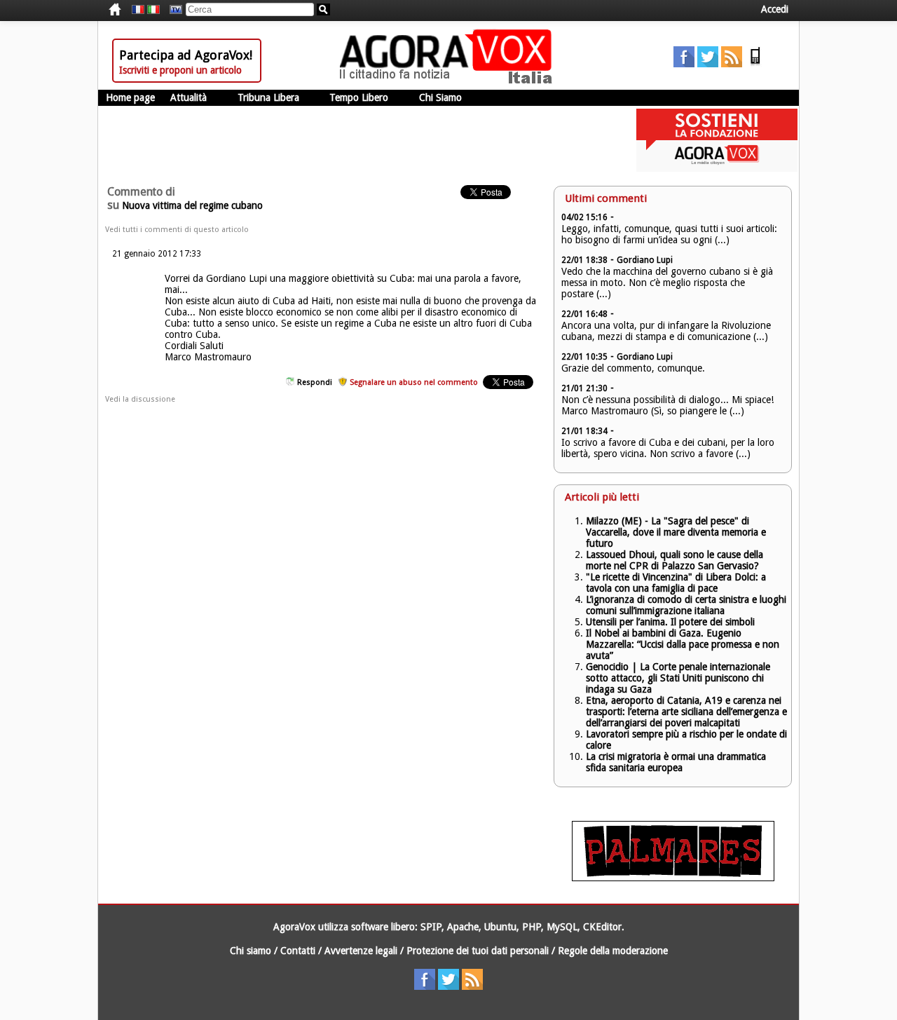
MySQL (562, 926)
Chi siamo (250, 950)
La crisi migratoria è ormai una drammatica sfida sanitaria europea (676, 762)
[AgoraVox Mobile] (755, 63)
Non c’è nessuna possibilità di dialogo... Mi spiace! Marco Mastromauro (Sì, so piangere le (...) (667, 405)
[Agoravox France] (138, 9)
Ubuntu (500, 926)
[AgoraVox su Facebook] (683, 63)
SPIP (430, 926)
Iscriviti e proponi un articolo (180, 70)
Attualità (188, 97)
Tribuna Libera (268, 97)
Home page (130, 97)
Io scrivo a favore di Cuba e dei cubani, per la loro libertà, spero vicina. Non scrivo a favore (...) (667, 448)
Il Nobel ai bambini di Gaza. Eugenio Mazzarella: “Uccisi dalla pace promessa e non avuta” (682, 644)
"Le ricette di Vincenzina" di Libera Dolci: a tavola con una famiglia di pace (676, 582)
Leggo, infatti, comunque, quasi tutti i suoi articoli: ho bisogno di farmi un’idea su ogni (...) (669, 234)
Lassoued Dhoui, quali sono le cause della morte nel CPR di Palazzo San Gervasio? (674, 560)
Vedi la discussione (140, 399)
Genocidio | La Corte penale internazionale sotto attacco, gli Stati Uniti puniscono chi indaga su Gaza (678, 678)
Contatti (297, 950)
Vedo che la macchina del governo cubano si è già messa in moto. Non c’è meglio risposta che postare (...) (667, 282)
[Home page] (449, 80)
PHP (531, 926)
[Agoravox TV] (172, 9)
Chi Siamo (440, 97)
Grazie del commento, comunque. (633, 368)
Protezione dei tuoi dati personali (477, 950)
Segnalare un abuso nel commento (414, 382)
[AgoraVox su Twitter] (707, 63)
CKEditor (602, 926)
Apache (463, 926)
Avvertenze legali (360, 950)
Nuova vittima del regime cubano (192, 205)
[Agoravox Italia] (153, 9)
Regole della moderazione (613, 950)
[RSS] (731, 63)
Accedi (774, 9)
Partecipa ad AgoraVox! (185, 55)
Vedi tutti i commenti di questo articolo (177, 229)
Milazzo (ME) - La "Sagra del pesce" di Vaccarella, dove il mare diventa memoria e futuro (676, 532)
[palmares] (673, 877)
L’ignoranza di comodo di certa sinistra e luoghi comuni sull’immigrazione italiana (686, 605)
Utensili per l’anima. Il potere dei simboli (670, 621)
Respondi (314, 382)
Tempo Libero (358, 97)
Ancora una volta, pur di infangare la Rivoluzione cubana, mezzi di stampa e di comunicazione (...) (666, 331)
